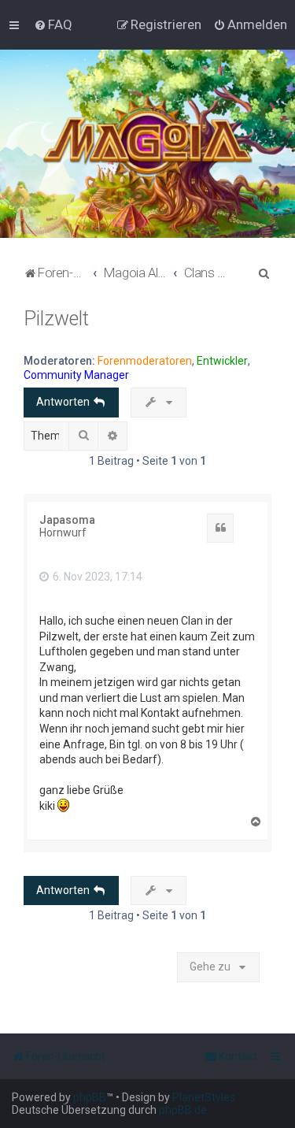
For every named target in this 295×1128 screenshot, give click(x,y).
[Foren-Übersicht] (147, 144)
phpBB (89, 1097)
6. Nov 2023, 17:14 (96, 576)
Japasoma (67, 520)
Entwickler (222, 360)
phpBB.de (183, 1110)
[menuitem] (53, 24)
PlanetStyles (203, 1097)
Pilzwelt (56, 318)
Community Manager (76, 375)
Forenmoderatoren (145, 360)
